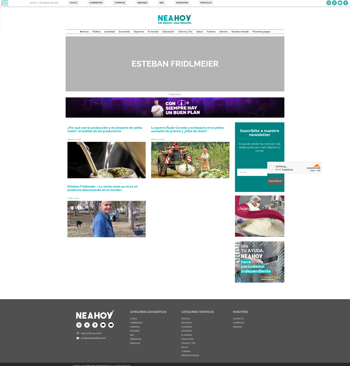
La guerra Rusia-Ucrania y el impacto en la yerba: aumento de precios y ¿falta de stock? (187, 129)
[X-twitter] (334, 2)
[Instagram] (328, 2)
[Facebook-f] (345, 2)
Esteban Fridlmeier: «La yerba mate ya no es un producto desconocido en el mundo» (102, 188)
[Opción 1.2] (259, 281)
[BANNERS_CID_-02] (175, 116)
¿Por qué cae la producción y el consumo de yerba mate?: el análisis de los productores (104, 129)
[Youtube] (340, 2)
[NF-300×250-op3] (259, 235)
